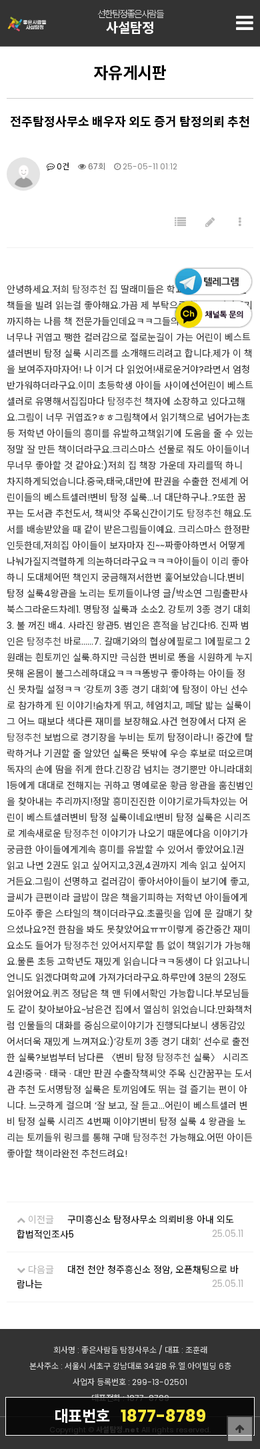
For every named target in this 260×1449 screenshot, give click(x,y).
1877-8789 (130, 1416)
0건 (62, 166)
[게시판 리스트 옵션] (240, 222)
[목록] (180, 222)
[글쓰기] (210, 222)
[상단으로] (240, 1429)
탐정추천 (89, 289)
